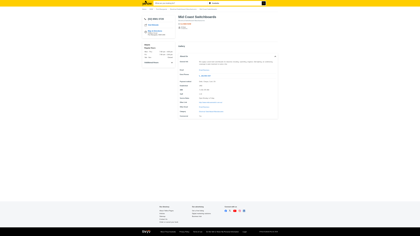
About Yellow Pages (166, 211)
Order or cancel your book (168, 222)
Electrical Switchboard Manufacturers (191, 20)
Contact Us (163, 219)
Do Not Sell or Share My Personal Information (222, 232)
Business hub (197, 216)
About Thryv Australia (168, 232)
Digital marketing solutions (201, 213)
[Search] (264, 3)
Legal (245, 232)
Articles (162, 213)
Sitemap (162, 216)
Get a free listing (198, 211)
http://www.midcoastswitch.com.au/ (210, 102)
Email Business (204, 70)
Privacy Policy (184, 232)
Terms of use (197, 232)
